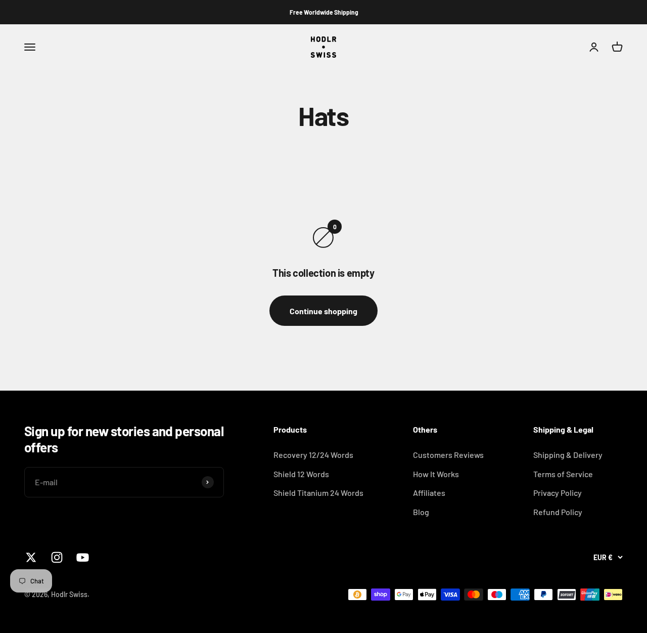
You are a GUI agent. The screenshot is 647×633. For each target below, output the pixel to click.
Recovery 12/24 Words (313, 454)
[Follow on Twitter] (31, 557)
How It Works (436, 474)
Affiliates (429, 492)
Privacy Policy (557, 492)
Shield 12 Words (301, 474)
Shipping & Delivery (568, 454)
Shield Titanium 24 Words (318, 492)
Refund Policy (557, 512)
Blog (421, 512)
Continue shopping (323, 311)
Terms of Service (563, 474)
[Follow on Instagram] (57, 557)
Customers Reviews (448, 454)
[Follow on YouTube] (82, 557)
